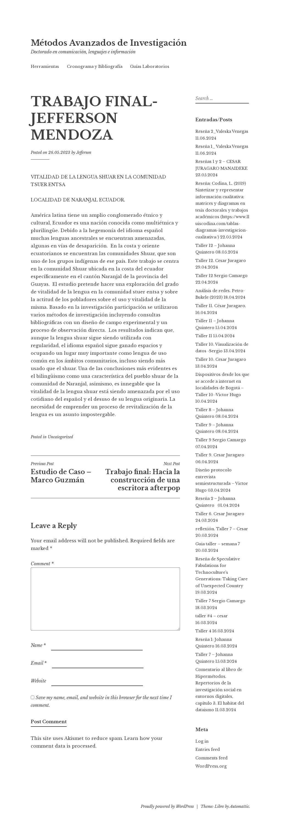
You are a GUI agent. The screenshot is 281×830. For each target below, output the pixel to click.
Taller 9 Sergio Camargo (220, 439)
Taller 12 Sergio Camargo (221, 275)
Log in (202, 741)
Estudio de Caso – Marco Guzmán (61, 472)
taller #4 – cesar (211, 615)
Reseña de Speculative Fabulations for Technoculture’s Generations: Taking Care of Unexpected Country (221, 572)
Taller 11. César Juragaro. (220, 305)
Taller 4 (203, 631)
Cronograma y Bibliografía (94, 66)
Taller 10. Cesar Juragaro (220, 359)
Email (39, 663)
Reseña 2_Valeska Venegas (221, 131)
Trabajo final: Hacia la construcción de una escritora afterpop (142, 476)
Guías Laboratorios (149, 66)
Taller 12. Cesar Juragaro (220, 260)
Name (38, 645)
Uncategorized (60, 436)
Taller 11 (203, 335)
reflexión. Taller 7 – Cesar (221, 528)
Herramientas (45, 66)
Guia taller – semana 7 (217, 543)
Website (38, 681)
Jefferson (83, 152)
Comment (42, 563)
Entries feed (207, 749)
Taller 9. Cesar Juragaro (219, 455)
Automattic (239, 806)
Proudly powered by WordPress (167, 806)
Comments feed (211, 758)
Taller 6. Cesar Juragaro (219, 513)
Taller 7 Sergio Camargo (220, 600)
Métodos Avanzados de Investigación (109, 43)
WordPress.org (211, 766)
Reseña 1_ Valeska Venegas (221, 146)
